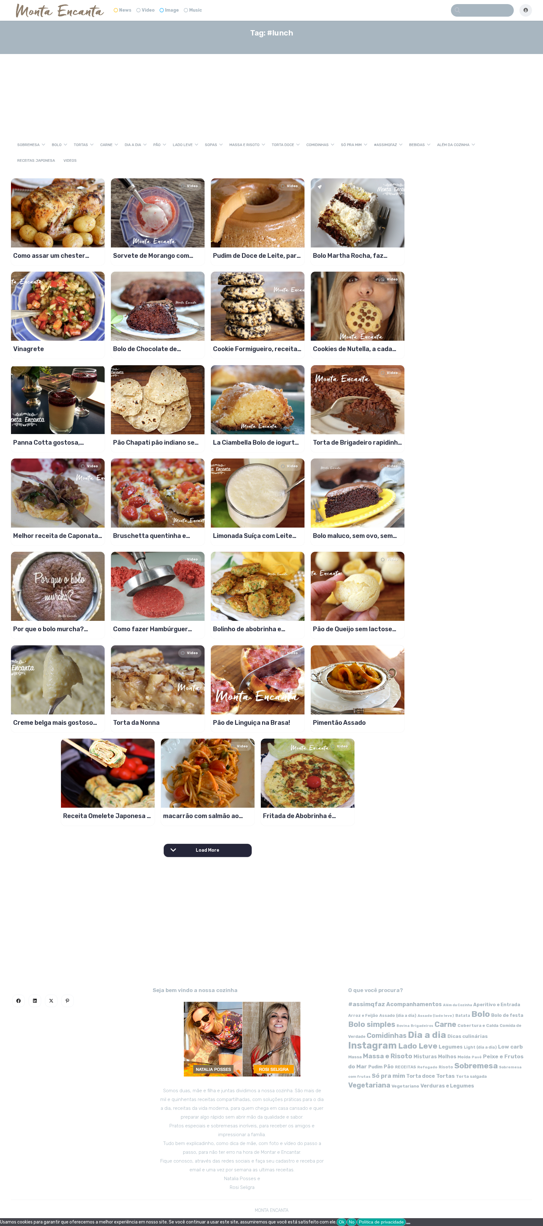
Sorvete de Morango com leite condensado (151, 255)
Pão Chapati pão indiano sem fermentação (156, 442)
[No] (408, 1223)
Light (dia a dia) (480, 1047)
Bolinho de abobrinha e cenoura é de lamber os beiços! (248, 629)
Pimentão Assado (339, 722)
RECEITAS (405, 1067)
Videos (70, 160)
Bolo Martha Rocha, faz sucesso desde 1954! (348, 255)
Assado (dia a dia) (397, 1015)
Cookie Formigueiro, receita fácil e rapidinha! (255, 349)
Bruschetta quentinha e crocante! (149, 536)
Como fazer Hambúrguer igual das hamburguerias (150, 629)
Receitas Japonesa (36, 160)
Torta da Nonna (136, 722)
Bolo (57, 145)
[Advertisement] (271, 89)
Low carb (510, 1047)
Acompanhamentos (414, 1004)
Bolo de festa (507, 1015)
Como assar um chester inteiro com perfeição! (49, 255)
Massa (355, 1056)
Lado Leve (183, 145)
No (351, 1221)
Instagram (372, 1045)
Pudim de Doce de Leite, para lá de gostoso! (256, 255)
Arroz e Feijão (363, 1015)
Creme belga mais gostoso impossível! (53, 722)
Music (195, 10)
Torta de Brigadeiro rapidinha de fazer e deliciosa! (357, 442)
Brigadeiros (422, 1026)
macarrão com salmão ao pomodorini (201, 816)
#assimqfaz (385, 145)
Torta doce (283, 145)
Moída (464, 1057)
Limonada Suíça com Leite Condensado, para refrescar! (257, 536)
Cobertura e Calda (478, 1025)
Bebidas (417, 145)
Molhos (447, 1057)
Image (172, 10)
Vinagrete (28, 349)
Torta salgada (471, 1076)
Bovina (403, 1026)
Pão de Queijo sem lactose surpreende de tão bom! (352, 629)
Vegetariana (369, 1085)
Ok (341, 1221)
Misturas (425, 1057)
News (125, 10)
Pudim (375, 1067)
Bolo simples (371, 1024)
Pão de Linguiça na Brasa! (251, 722)
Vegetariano (405, 1085)
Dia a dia (133, 145)
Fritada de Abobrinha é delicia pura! (297, 816)
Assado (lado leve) (436, 1015)
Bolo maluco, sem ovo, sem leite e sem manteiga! (353, 536)
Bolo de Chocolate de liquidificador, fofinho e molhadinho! (148, 349)
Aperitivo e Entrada (496, 1004)
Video (148, 10)
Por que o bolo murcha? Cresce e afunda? (48, 629)
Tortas (81, 145)
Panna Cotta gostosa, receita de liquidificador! (50, 442)
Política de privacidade (381, 1221)
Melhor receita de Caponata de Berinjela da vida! (55, 536)
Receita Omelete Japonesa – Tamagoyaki (106, 816)
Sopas (211, 145)
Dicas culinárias (467, 1036)
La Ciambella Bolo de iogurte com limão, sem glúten (256, 442)
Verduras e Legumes (447, 1086)
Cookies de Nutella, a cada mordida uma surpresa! (352, 349)
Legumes (451, 1047)
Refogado (427, 1067)
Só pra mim (351, 145)
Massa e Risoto (244, 145)
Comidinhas (317, 145)
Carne (106, 145)
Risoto (446, 1067)
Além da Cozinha (453, 145)
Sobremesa (28, 145)
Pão (157, 145)
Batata (462, 1015)
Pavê (477, 1057)
